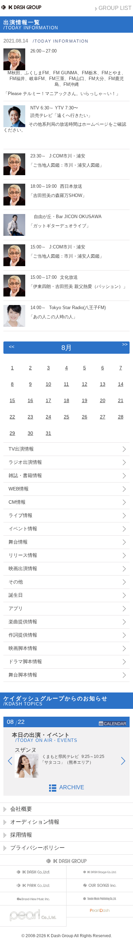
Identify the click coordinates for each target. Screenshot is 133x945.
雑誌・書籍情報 (25, 475)
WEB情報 (19, 488)
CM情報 (17, 502)
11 (66, 384)
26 (84, 417)
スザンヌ (25, 750)
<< (11, 346)
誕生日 (16, 595)
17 (48, 400)
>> (125, 344)
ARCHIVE (71, 787)
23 (30, 417)
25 (66, 417)
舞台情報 (18, 542)
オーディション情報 (34, 822)
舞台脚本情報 (23, 674)
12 (84, 384)
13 (102, 384)
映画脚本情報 (23, 648)
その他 (16, 581)
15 (12, 400)
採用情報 (21, 835)
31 (48, 433)
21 (120, 400)
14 (120, 384)
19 (84, 400)
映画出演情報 (23, 568)
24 (48, 417)
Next (126, 762)
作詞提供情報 (23, 635)
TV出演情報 (21, 449)
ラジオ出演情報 (25, 462)
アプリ (16, 608)
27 (102, 417)
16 (30, 400)
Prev (13, 762)
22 (12, 417)
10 (48, 384)
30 (30, 433)
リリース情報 (23, 555)
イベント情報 (23, 528)
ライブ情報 (20, 515)
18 (66, 400)
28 (120, 417)
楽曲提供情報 (23, 621)
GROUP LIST (115, 8)
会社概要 (21, 809)
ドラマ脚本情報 (25, 661)
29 (12, 433)
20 (102, 400)
